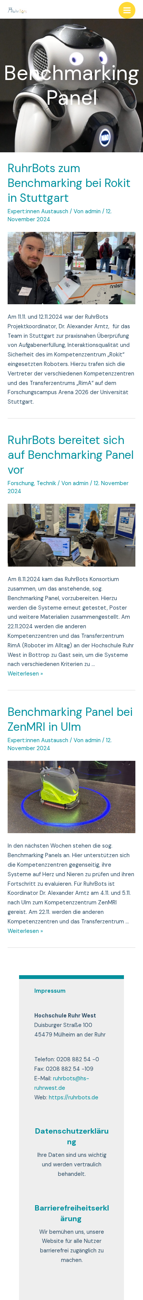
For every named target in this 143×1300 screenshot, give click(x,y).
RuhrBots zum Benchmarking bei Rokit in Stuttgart (69, 183)
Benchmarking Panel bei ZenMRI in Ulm (70, 719)
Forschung (21, 483)
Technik (46, 483)
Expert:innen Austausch (38, 211)
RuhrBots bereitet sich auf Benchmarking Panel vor (71, 455)
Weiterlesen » (25, 673)
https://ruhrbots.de (73, 1097)
